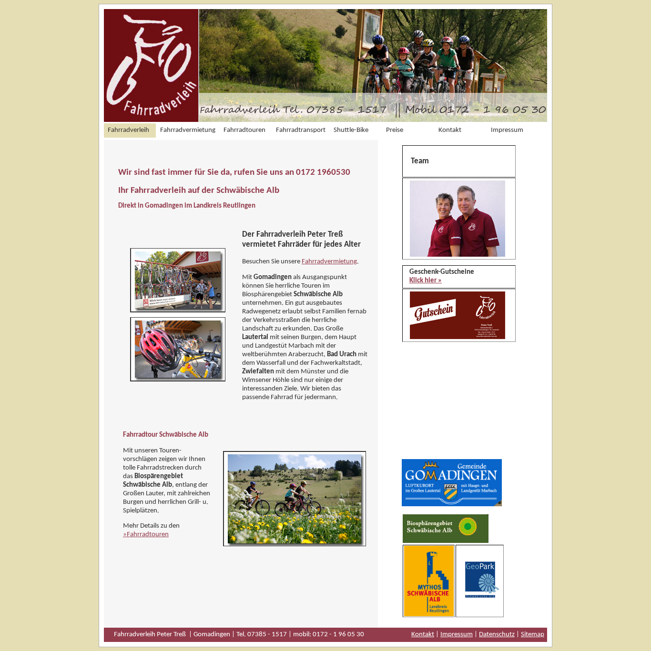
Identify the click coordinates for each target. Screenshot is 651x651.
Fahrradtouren (148, 534)
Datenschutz (497, 634)
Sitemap (532, 634)
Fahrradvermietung (329, 261)
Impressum (456, 634)
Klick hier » (425, 280)
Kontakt (422, 634)
